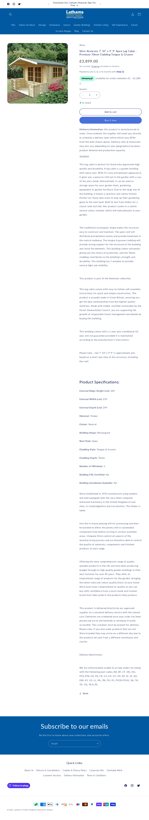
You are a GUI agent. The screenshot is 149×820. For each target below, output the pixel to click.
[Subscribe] (97, 743)
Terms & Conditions (96, 775)
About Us (29, 770)
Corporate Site (96, 770)
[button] (10, 14)
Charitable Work (114, 770)
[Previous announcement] (48, 4)
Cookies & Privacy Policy (75, 770)
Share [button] (85, 693)
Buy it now (111, 120)
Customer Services (52, 775)
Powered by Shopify (45, 810)
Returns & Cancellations (48, 770)
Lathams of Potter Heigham (25, 810)
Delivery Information (74, 775)
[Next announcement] (100, 4)
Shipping (95, 66)
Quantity (83, 89)
